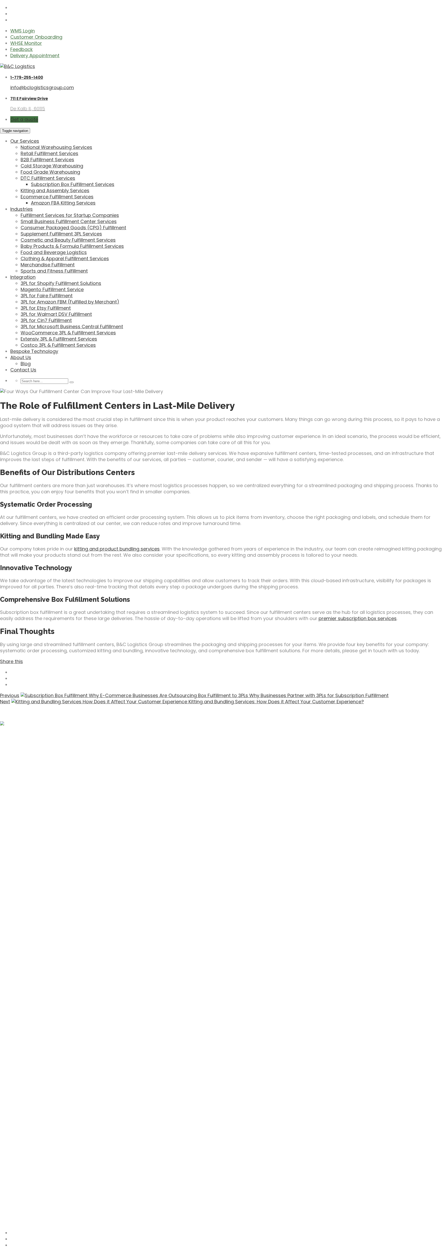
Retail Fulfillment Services (49, 153)
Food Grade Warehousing (50, 172)
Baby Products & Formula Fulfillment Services (72, 246)
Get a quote (24, 119)
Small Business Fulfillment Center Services (69, 221)
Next (5, 701)
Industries (21, 209)
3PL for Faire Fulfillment (47, 295)
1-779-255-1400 (26, 77)
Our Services (24, 141)
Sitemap (9, 1222)
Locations (21, 1150)
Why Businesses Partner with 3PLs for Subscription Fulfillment (318, 695)
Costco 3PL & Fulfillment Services (58, 345)
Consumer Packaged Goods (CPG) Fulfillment (73, 227)
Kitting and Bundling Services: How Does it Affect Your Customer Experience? (275, 701)
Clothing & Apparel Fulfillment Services (65, 258)
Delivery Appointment (34, 55)
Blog (26, 363)
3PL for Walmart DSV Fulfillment (56, 314)
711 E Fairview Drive (29, 98)
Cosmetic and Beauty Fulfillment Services (68, 240)
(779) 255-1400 (18, 1209)
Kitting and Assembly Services (55, 190)
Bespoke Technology (34, 351)
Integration (23, 277)
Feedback (21, 49)
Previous (9, 695)
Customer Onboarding (36, 37)
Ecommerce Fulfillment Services (57, 196)
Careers (19, 1144)
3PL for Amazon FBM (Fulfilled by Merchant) (70, 302)
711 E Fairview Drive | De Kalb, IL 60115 (40, 1182)
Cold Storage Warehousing (52, 166)
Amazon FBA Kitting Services (63, 203)
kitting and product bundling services (117, 549)
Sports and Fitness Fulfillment (54, 271)
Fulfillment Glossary (32, 1156)
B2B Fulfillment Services (47, 159)
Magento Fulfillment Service (52, 289)
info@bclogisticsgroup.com (42, 87)
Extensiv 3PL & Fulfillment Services (59, 339)
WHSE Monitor (26, 43)
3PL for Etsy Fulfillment (46, 308)
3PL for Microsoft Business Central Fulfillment (72, 326)
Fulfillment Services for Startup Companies (70, 215)
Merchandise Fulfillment (48, 264)
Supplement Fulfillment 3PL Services (61, 234)
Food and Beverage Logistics (54, 252)
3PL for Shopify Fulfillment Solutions (61, 283)
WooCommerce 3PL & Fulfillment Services (68, 332)
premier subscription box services (358, 618)
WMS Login (22, 31)
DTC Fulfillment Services (48, 178)
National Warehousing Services (56, 147)
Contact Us (23, 370)
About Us (20, 357)
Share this (11, 661)
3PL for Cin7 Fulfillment (46, 320)
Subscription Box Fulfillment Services (72, 184)
